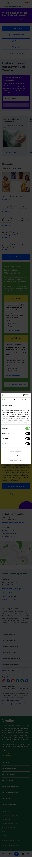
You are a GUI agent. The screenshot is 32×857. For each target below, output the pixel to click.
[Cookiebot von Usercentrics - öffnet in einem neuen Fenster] (23, 395)
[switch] (27, 433)
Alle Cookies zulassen (16, 451)
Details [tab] (16, 399)
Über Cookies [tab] (26, 399)
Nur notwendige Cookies (16, 460)
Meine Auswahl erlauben (16, 456)
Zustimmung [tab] (5, 399)
